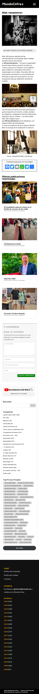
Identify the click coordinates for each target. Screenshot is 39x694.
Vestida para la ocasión (12, 244)
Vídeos (5, 473)
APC (4, 417)
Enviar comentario (26, 375)
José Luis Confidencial (13, 485)
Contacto (7, 579)
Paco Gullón (24, 511)
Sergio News (10, 525)
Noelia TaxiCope (11, 497)
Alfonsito (9, 499)
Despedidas (7, 441)
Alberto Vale (10, 494)
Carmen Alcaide (27, 497)
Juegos (5, 450)
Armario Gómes (10, 511)
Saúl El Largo (10, 505)
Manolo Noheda (22, 514)
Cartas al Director (9, 426)
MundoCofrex (10, 488)
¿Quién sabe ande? (9, 415)
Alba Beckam (10, 536)
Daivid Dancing (10, 502)
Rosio (19, 528)
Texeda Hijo (22, 491)
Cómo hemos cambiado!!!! (12, 429)
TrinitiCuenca (25, 502)
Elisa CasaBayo (11, 516)
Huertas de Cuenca (25, 482)
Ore (19, 539)
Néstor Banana (20, 533)
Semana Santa (8, 467)
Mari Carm (20, 499)
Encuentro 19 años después (14, 314)
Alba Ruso (9, 539)
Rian (22, 531)
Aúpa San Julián (10, 279)
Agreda (23, 522)
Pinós (22, 536)
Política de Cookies (11, 575)
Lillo (30, 536)
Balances (6, 420)
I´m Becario (7, 447)
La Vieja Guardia (8, 453)
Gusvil (28, 539)
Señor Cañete (25, 542)
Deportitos (6, 438)
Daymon (23, 488)
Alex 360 (9, 514)
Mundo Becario (8, 456)
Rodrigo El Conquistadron (14, 519)
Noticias (29, 50)
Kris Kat (8, 533)
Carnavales (6, 423)
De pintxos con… (8, 435)
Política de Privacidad (12, 572)
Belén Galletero (11, 542)
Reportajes (6, 461)
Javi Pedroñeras (11, 522)
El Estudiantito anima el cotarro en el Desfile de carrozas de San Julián (17, 208)
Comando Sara (10, 531)
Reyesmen (22, 494)
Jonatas (8, 528)
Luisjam (22, 525)
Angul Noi (19, 508)
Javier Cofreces (11, 50)
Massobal (28, 485)
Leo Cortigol (10, 482)
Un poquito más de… (10, 470)
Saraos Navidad (8, 464)
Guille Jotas (23, 505)
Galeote (8, 508)
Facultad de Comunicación (12, 444)
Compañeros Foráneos (10, 432)
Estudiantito (10, 491)
